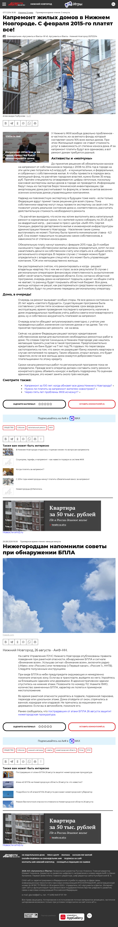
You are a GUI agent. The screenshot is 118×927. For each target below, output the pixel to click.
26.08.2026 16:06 (10, 541)
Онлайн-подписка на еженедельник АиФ (42, 859)
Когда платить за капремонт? (30, 469)
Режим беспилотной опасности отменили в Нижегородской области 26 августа (54, 802)
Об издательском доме (33, 855)
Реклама (65, 855)
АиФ (29, 116)
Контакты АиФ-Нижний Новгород (38, 862)
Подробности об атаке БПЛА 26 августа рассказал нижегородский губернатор (54, 792)
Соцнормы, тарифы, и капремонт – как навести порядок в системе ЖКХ (50, 459)
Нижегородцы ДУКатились (29, 489)
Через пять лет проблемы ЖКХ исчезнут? (51, 392)
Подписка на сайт (73, 859)
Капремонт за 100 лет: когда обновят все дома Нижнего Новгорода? (68, 385)
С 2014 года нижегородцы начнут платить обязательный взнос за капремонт (53, 479)
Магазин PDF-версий (82, 855)
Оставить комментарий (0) (92, 404)
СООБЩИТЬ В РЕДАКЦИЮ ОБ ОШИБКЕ (73, 862)
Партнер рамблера (48, 915)
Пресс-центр (53, 855)
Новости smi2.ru (13, 532)
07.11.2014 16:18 (9, 12)
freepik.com (8, 635)
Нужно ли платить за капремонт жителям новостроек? (60, 388)
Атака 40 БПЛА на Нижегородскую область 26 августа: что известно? (49, 782)
